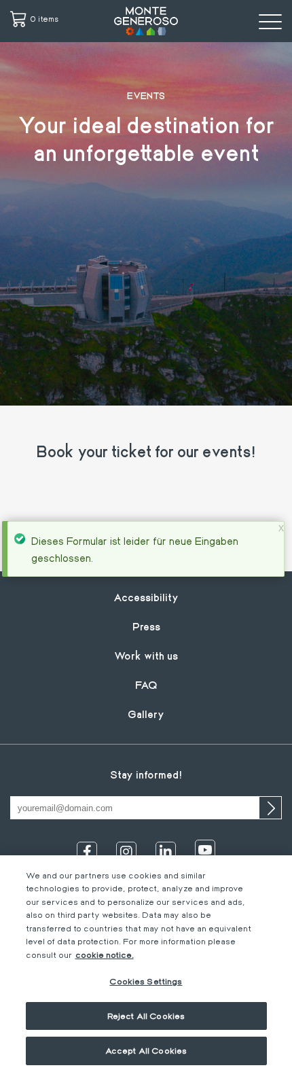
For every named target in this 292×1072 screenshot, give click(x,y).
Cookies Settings (145, 981)
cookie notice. (104, 954)
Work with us (146, 655)
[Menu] (270, 21)
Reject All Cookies (146, 1015)
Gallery (146, 713)
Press (146, 626)
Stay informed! (146, 774)
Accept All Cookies (146, 1050)
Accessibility (146, 596)
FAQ (146, 684)
